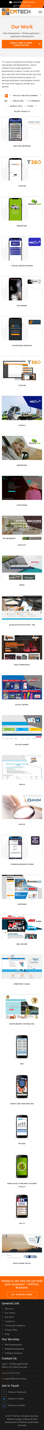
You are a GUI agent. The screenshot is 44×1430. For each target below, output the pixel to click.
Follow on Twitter (16, 1398)
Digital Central (21, 705)
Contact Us (10, 1321)
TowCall (22, 425)
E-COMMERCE (34, 101)
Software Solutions (13, 1353)
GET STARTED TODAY (22, 1294)
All (6, 95)
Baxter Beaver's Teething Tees (22, 1024)
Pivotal (22, 824)
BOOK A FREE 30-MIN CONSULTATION (21, 44)
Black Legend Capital (22, 1263)
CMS (6, 101)
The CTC (22, 1223)
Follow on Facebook (17, 1392)
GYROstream (22, 505)
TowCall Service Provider (22, 266)
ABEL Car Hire (21, 944)
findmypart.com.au (22, 984)
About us (9, 1308)
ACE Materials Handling (22, 346)
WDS (22, 1064)
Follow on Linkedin (16, 1405)
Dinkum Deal (22, 226)
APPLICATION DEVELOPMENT (25, 95)
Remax (21, 585)
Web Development (13, 1344)
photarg (22, 1144)
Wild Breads (22, 306)
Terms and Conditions (15, 1325)
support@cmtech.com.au (23, 2)
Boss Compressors (22, 665)
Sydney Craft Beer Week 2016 (22, 1104)
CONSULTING (18, 101)
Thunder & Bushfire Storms (21, 864)
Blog (7, 1334)
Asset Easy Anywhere (22, 146)
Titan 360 (22, 186)
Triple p (22, 784)
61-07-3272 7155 (22, 5)
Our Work (9, 1317)
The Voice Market (22, 745)
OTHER (30, 106)
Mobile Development (14, 1349)
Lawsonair (21, 904)
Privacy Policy (11, 1329)
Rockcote (22, 545)
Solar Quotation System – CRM (22, 625)
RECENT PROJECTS (22, 111)
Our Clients (10, 1312)
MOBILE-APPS (16, 106)
